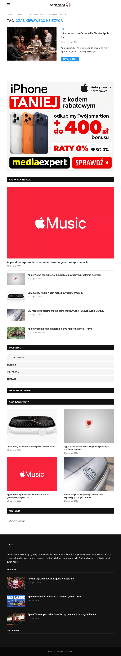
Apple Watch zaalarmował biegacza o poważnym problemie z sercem (64, 275)
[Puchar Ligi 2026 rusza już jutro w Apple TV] (16, 583)
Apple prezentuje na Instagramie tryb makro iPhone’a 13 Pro (60, 328)
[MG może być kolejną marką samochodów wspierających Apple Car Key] (16, 315)
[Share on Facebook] (85, 65)
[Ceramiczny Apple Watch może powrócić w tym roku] (16, 297)
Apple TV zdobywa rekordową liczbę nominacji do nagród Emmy (62, 614)
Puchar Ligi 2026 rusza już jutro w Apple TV (51, 578)
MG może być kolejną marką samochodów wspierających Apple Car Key (66, 310)
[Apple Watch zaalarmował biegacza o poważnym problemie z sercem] (16, 279)
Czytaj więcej (69, 59)
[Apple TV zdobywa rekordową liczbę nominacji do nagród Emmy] (16, 619)
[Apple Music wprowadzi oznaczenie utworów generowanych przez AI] (60, 222)
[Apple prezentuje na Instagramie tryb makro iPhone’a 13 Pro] (16, 333)
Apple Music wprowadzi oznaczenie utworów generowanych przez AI (47, 262)
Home (9, 14)
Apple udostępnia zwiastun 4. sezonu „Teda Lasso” (55, 596)
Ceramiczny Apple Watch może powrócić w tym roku (55, 293)
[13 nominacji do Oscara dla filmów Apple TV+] (32, 44)
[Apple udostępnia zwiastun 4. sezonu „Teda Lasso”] (16, 601)
